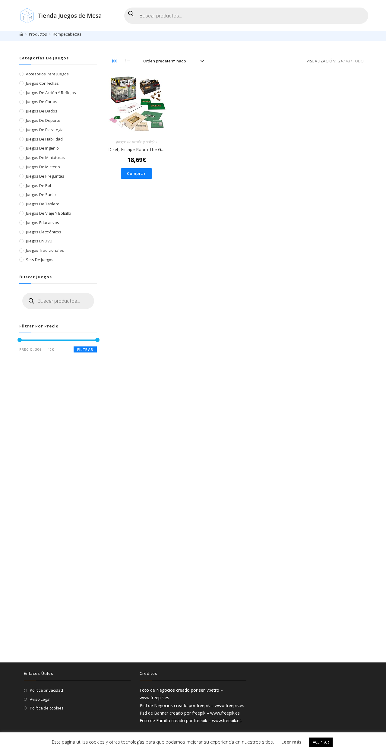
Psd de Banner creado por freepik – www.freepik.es (190, 713)
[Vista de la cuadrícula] (114, 61)
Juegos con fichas (42, 83)
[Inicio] (21, 34)
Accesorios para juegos (47, 74)
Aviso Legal (40, 699)
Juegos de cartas (41, 101)
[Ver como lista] (127, 61)
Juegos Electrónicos (43, 232)
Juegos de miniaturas (45, 157)
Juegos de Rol (38, 185)
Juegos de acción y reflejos (136, 141)
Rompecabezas (67, 34)
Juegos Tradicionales (45, 250)
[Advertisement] (58, 544)
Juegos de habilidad (44, 139)
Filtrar (85, 349)
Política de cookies (47, 708)
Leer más (291, 742)
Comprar (136, 173)
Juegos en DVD (39, 241)
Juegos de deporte (43, 120)
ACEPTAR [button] (321, 742)
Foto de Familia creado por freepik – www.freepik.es (191, 720)
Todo (358, 61)
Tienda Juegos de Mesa (69, 16)
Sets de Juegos (39, 259)
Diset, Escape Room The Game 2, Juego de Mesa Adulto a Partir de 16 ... (136, 149)
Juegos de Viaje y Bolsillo (48, 213)
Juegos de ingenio (42, 148)
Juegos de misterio (43, 166)
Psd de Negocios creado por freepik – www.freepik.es (192, 705)
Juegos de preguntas (45, 176)
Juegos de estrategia (45, 129)
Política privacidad (46, 690)
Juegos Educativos (42, 222)
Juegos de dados (41, 111)
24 (340, 61)
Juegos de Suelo (41, 194)
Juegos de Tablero (42, 204)
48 (348, 61)
